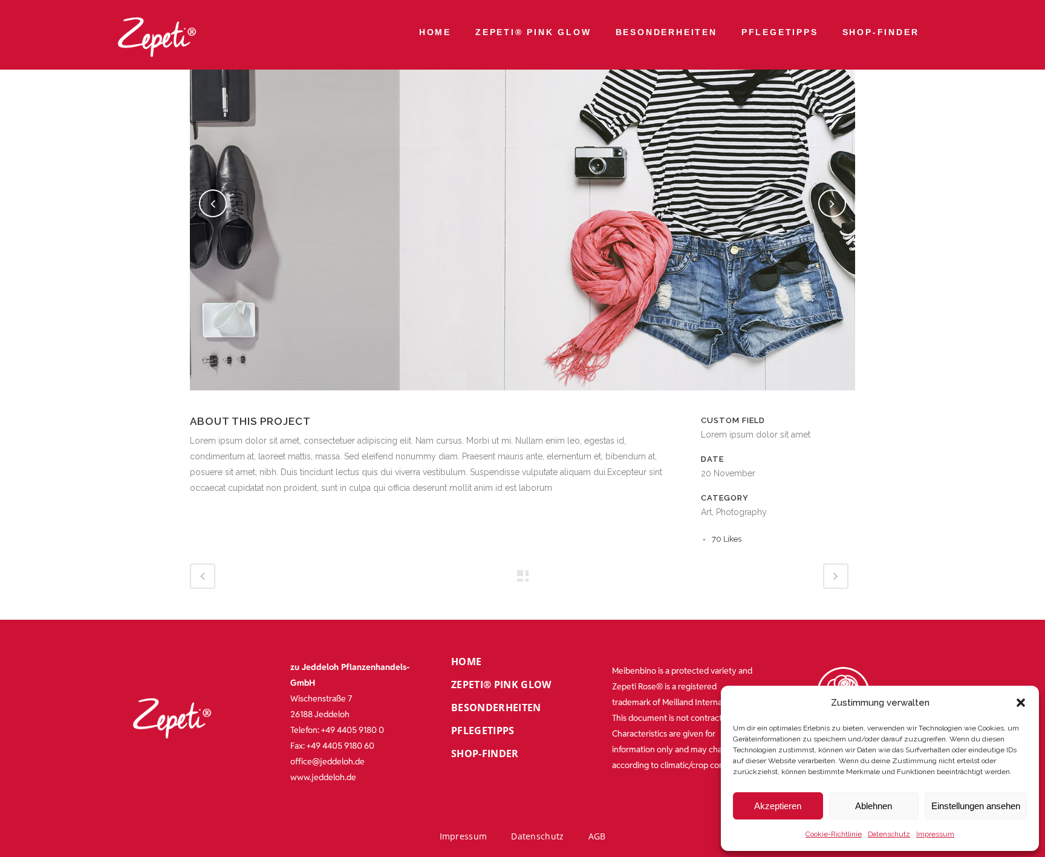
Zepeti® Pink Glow (533, 32)
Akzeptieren (777, 806)
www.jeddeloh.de (323, 777)
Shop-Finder (880, 32)
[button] (1021, 703)
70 (726, 538)
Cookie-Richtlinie (834, 834)
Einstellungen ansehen (975, 806)
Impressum (935, 834)
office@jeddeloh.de (327, 761)
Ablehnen (873, 806)
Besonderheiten (666, 32)
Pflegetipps (779, 32)
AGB (597, 836)
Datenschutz (889, 834)
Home (435, 32)
